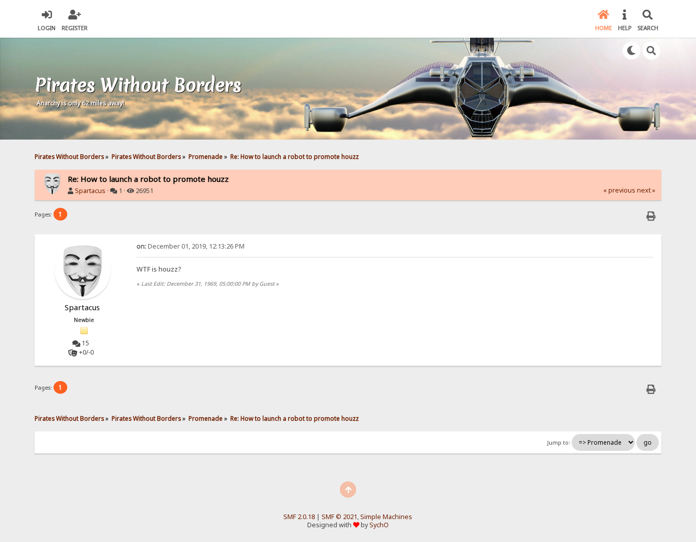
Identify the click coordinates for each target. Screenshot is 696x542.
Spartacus (90, 190)
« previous (619, 190)
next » (646, 190)
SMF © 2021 (339, 516)
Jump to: (558, 442)
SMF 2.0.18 (299, 516)
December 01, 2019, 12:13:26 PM (191, 246)
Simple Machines (386, 516)
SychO (379, 525)
